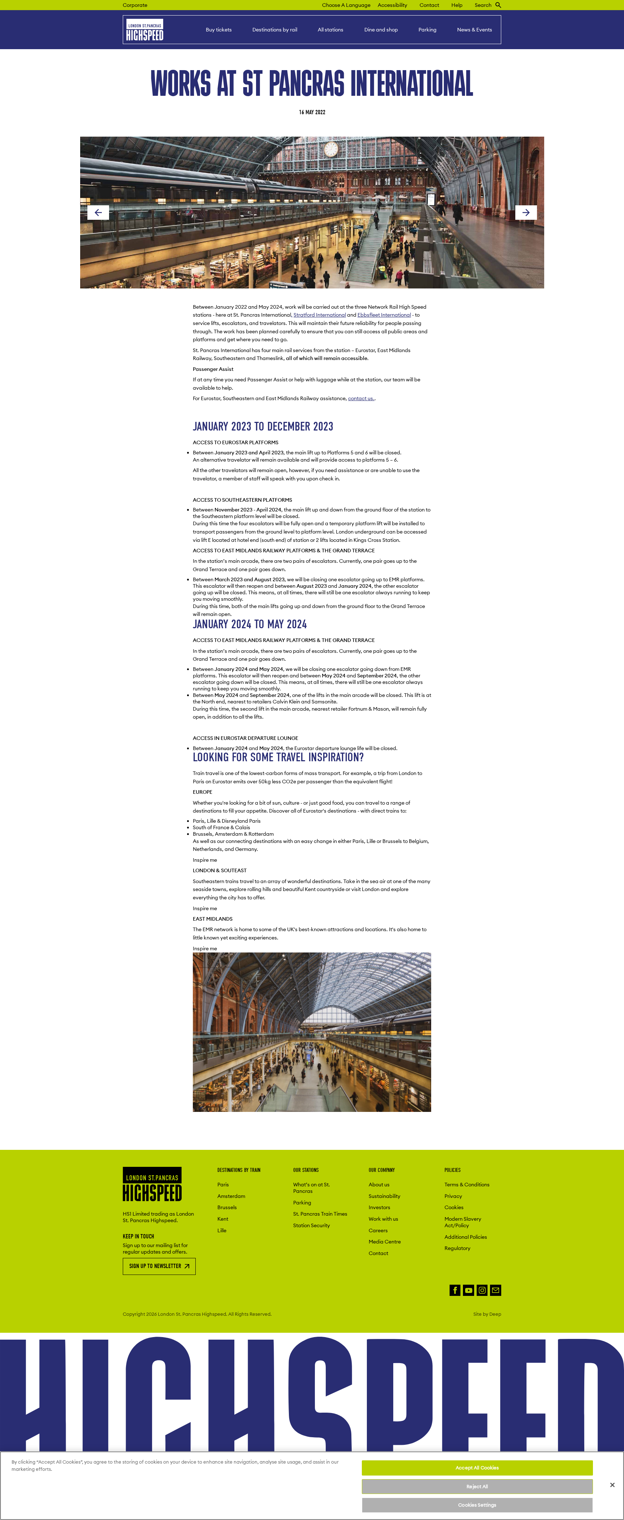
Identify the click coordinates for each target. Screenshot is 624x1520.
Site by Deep (487, 1314)
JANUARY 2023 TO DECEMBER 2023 (264, 426)
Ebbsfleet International (384, 315)
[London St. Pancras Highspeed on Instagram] (482, 1290)
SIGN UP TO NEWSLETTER (155, 1266)
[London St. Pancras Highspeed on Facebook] (455, 1290)
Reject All (477, 1486)
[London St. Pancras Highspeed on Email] (495, 1290)
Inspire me (205, 860)
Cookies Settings (477, 1505)
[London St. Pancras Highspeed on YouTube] (468, 1290)
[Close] (612, 1485)
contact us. (361, 398)
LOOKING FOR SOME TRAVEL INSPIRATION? (278, 757)
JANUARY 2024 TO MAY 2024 (251, 624)
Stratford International (320, 315)
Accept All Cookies (477, 1467)
